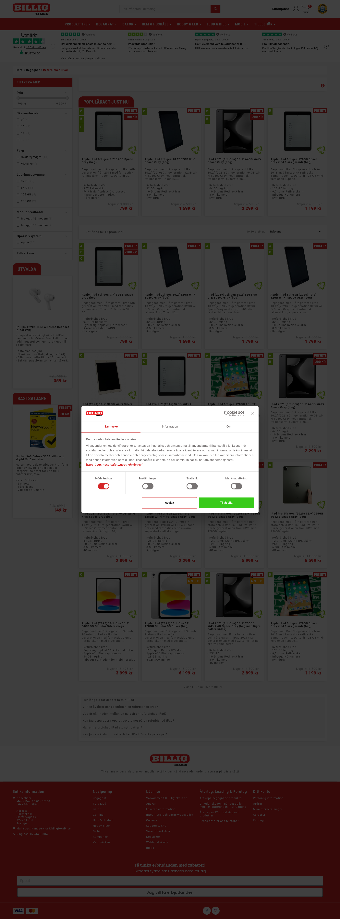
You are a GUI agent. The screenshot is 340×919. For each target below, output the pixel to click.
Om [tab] (228, 426)
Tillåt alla (226, 502)
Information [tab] (170, 426)
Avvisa (169, 502)
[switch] (147, 486)
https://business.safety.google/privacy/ (114, 464)
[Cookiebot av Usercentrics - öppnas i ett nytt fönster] (227, 414)
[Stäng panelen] (252, 413)
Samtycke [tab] (111, 426)
